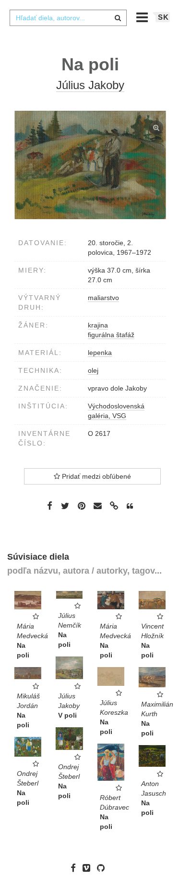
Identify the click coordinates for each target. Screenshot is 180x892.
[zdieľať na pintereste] (81, 505)
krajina (98, 325)
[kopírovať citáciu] (129, 506)
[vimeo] (89, 867)
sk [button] (163, 17)
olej (93, 370)
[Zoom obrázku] (90, 165)
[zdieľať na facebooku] (50, 505)
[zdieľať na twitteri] (65, 505)
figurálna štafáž (111, 335)
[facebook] (76, 867)
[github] (103, 867)
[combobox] (68, 18)
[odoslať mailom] (98, 505)
